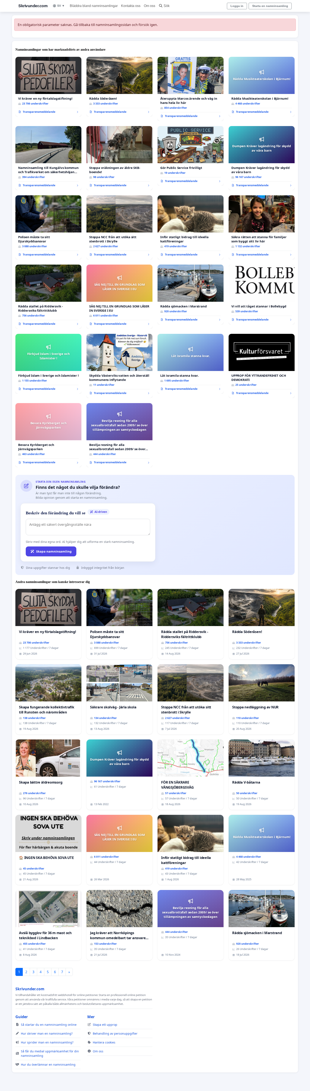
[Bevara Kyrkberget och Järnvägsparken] (48, 435)
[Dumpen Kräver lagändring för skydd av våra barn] (262, 158)
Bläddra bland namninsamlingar (94, 6)
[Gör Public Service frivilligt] (191, 156)
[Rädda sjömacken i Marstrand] (191, 295)
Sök (167, 6)
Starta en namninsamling (270, 6)
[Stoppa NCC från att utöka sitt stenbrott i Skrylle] (119, 227)
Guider (21, 1016)
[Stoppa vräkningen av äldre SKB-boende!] (119, 158)
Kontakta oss (130, 6)
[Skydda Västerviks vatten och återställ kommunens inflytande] (119, 366)
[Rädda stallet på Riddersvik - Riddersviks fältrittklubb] (48, 297)
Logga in (236, 6)
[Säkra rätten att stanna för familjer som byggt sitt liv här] (262, 227)
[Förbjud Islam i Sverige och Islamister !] (48, 364)
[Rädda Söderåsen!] (119, 87)
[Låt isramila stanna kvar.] (191, 364)
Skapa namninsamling (54, 551)
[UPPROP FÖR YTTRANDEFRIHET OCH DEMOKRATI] (262, 366)
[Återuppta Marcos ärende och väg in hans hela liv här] (191, 89)
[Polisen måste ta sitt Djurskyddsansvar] (48, 227)
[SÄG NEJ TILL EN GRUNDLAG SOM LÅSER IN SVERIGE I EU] (119, 297)
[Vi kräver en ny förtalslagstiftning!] (48, 87)
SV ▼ (61, 5)
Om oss (149, 6)
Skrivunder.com (32, 6)
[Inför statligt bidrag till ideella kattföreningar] (191, 227)
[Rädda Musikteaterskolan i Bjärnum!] (262, 87)
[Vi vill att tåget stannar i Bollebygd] (262, 295)
